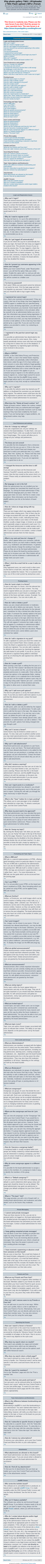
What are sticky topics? (11, 113)
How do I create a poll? (11, 84)
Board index (7, 34)
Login (6, 13)
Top (5, 213)
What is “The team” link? (11, 133)
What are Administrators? (12, 121)
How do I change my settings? (13, 64)
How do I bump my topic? (12, 99)
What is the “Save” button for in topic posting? (18, 95)
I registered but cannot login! (13, 53)
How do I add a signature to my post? (16, 82)
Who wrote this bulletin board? (14, 181)
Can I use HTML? (9, 105)
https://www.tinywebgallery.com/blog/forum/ (22, 28)
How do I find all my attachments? (15, 176)
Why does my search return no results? (16, 155)
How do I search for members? (14, 158)
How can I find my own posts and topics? (17, 160)
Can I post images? (10, 108)
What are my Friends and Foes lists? (15, 147)
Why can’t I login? (9, 43)
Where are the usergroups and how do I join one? (20, 126)
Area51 (11, 1509)
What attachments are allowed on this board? (18, 174)
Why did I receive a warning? (13, 92)
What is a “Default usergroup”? (14, 131)
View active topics (23, 31)
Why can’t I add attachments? (13, 90)
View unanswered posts (10, 31)
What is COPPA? (9, 56)
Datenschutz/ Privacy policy (28, 1563)
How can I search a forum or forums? (16, 153)
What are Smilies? (10, 107)
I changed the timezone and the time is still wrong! (20, 67)
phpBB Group (25, 1488)
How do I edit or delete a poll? (13, 87)
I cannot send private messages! (14, 138)
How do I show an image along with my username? (20, 71)
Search (39, 13)
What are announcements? (12, 112)
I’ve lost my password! (11, 51)
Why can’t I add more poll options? (15, 85)
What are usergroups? (11, 125)
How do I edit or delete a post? (14, 80)
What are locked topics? (11, 115)
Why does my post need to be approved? (17, 97)
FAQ (31, 13)
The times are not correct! (12, 66)
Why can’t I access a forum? (13, 89)
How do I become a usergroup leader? (16, 128)
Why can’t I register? (10, 58)
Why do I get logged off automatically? (16, 46)
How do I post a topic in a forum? (14, 79)
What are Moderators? (11, 123)
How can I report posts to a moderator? (16, 94)
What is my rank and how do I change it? (17, 72)
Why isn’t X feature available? (13, 182)
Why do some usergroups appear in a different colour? (21, 130)
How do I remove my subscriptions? (15, 170)
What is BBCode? (9, 103)
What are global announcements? (15, 110)
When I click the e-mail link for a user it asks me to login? (22, 74)
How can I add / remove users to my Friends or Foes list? (22, 149)
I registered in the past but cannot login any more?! (20, 55)
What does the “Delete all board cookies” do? (18, 60)
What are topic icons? (11, 117)
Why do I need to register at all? (14, 45)
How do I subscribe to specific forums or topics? (19, 168)
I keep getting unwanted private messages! (18, 139)
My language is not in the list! (13, 69)
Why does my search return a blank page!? (18, 157)
